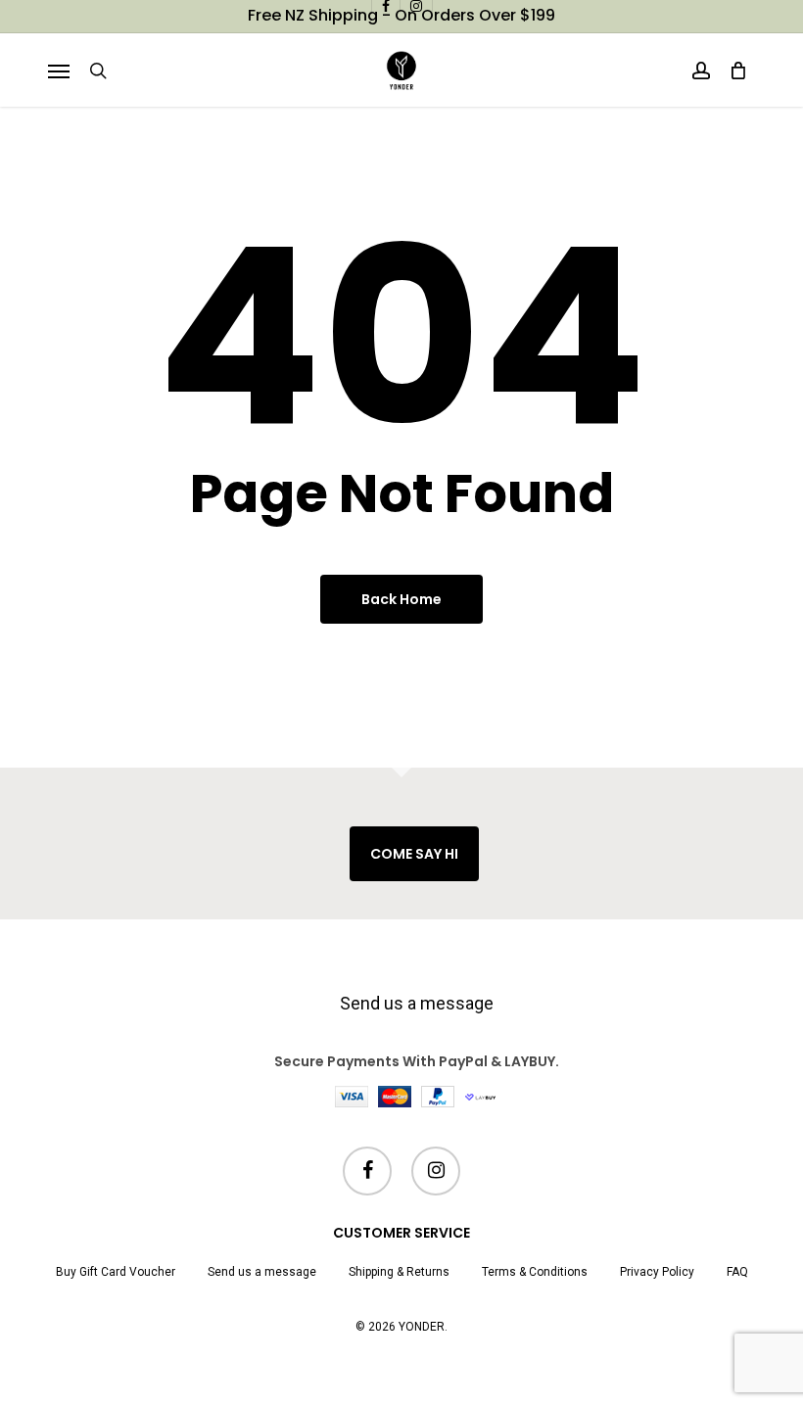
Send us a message (417, 1003)
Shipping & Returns (399, 1272)
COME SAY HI (414, 854)
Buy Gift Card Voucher (115, 1272)
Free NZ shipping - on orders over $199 (401, 15)
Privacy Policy (657, 1272)
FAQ (737, 1272)
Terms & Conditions (535, 1272)
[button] (59, 70)
